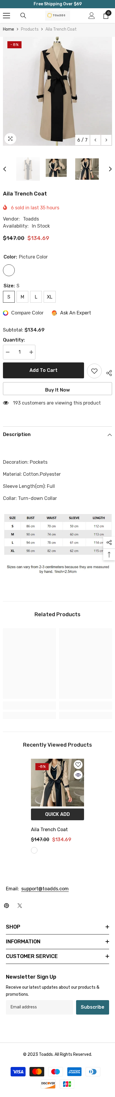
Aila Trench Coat (49, 829)
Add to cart (42, 370)
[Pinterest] (6, 905)
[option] (57, 91)
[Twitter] (19, 905)
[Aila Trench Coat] (57, 783)
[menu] (6, 15)
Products (30, 29)
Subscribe (92, 1007)
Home (8, 29)
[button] (95, 140)
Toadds (31, 219)
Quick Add (57, 814)
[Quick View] (78, 774)
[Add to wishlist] (94, 371)
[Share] (107, 372)
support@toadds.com (45, 888)
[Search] (23, 15)
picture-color (34, 850)
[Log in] (91, 15)
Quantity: (14, 340)
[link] (29, 705)
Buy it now (57, 390)
